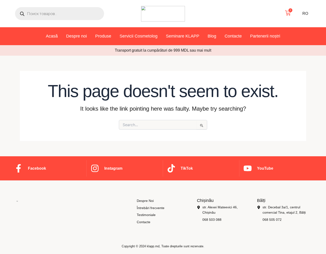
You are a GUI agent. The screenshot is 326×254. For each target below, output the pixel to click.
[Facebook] (18, 168)
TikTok (187, 168)
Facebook (37, 168)
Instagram (113, 168)
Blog (212, 36)
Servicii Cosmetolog (139, 36)
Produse (103, 36)
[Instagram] (95, 168)
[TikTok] (171, 168)
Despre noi (76, 36)
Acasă (52, 36)
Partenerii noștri (265, 36)
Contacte (233, 36)
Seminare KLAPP (182, 36)
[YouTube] (247, 168)
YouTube (265, 168)
